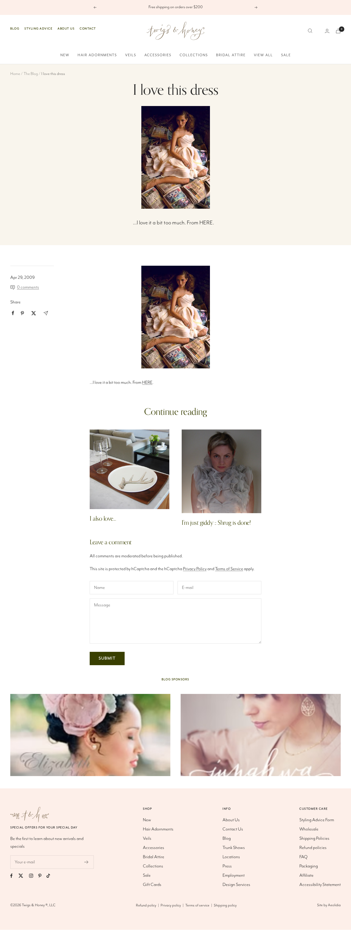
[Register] (86, 862)
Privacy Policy (195, 568)
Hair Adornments (97, 55)
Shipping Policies (314, 838)
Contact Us (233, 829)
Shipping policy (225, 905)
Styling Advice (38, 28)
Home (15, 74)
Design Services (236, 884)
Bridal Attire (231, 55)
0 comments (28, 287)
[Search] (310, 30)
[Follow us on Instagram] (33, 876)
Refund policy (146, 905)
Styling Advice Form (316, 820)
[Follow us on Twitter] (23, 876)
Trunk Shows (234, 847)
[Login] (327, 31)
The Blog (31, 74)
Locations (231, 857)
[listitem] (13, 313)
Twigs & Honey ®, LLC (39, 905)
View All (263, 55)
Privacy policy (171, 905)
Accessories (157, 55)
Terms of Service (229, 568)
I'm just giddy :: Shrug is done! (216, 523)
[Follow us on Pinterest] (42, 876)
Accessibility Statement (320, 884)
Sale (286, 55)
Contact (88, 28)
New (64, 55)
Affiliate (306, 875)
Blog (14, 28)
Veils (130, 55)
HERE (206, 222)
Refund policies (313, 847)
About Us (66, 28)
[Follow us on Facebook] (14, 876)
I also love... (103, 519)
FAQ (303, 857)
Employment (234, 875)
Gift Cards (152, 884)
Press (227, 866)
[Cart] (338, 30)
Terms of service (197, 905)
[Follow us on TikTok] (51, 876)
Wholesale (308, 829)
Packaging (308, 866)
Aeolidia (334, 905)
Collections (194, 55)
